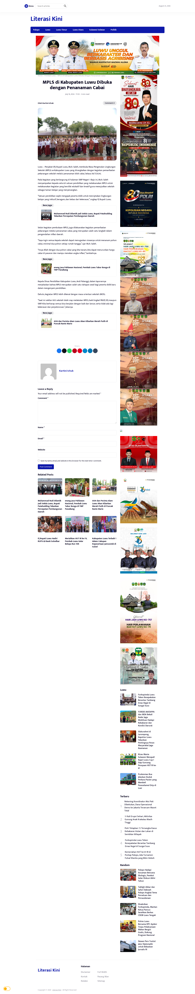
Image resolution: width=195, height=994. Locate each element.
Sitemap (101, 981)
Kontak (84, 976)
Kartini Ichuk (66, 371)
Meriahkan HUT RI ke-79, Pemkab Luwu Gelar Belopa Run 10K (76, 541)
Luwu (47, 29)
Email (41, 438)
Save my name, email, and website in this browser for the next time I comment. (71, 460)
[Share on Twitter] (64, 350)
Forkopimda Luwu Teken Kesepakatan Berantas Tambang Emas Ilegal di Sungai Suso (147, 700)
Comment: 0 (110, 103)
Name (41, 427)
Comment (43, 398)
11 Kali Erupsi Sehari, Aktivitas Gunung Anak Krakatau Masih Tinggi (138, 819)
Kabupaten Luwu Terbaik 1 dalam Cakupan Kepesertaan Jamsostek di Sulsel (104, 543)
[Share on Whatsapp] (69, 350)
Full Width (102, 972)
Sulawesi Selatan (97, 29)
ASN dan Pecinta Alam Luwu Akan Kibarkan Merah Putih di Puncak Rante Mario (81, 322)
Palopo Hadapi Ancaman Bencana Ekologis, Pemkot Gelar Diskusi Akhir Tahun (146, 875)
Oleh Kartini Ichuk (46, 103)
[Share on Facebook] (59, 350)
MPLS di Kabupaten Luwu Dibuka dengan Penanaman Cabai (77, 85)
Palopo (36, 29)
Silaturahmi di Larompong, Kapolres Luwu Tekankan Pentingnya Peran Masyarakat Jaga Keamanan (146, 740)
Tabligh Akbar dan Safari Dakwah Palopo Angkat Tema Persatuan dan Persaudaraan (147, 892)
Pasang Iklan (103, 976)
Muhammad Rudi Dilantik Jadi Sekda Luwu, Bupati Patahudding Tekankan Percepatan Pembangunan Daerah (83, 215)
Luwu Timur (61, 29)
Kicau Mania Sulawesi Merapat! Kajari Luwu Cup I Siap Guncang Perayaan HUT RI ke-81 (147, 761)
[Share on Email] (74, 350)
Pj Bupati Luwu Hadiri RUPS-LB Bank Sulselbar (49, 540)
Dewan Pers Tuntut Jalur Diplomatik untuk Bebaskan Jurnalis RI (147, 945)
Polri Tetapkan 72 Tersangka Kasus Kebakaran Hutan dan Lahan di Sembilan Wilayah (141, 831)
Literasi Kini (46, 19)
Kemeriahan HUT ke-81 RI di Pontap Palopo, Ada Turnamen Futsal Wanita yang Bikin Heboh (139, 855)
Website (41, 450)
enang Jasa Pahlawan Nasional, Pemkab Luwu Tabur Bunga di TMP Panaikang (82, 269)
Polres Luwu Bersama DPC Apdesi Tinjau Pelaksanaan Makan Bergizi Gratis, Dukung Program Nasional (147, 928)
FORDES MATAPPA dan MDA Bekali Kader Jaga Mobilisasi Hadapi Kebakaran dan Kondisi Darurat (146, 718)
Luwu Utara (78, 29)
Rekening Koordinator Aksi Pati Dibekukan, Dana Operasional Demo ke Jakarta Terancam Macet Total (140, 806)
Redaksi (84, 981)
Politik (113, 29)
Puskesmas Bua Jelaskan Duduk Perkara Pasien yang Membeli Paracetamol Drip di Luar (147, 781)
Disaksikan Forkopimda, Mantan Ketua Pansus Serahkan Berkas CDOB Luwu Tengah (147, 909)
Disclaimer (85, 972)
